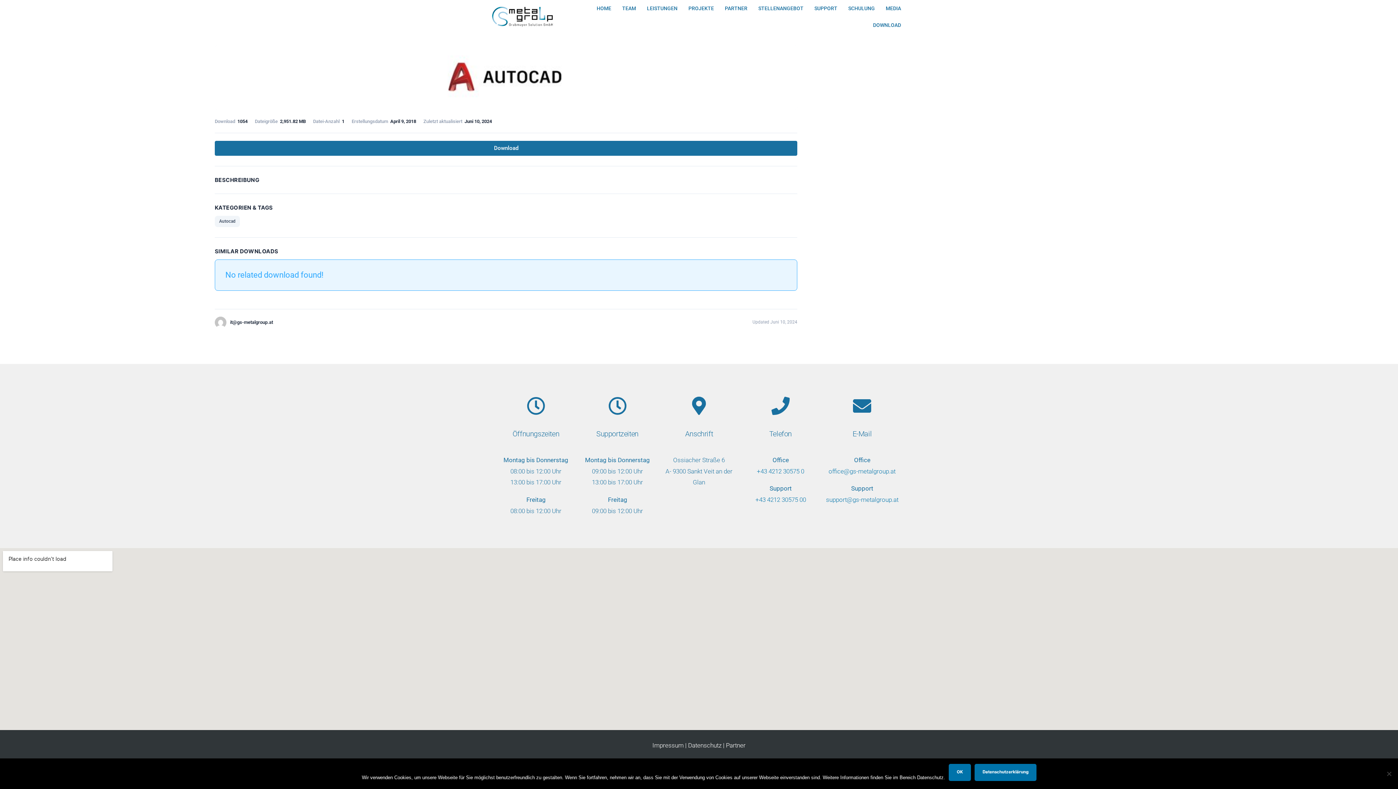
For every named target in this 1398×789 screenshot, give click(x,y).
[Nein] (1389, 773)
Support (825, 8)
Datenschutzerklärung (1005, 771)
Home (604, 8)
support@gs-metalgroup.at (862, 499)
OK (960, 771)
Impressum (668, 745)
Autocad (227, 221)
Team (629, 8)
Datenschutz (705, 745)
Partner (736, 8)
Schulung (861, 8)
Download (887, 25)
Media (893, 8)
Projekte (701, 8)
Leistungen (662, 8)
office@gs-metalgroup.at (862, 471)
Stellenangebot (780, 8)
